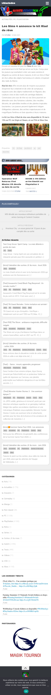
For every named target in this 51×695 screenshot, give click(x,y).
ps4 (39, 148)
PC (14, 19)
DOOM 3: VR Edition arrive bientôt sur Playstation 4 (36, 181)
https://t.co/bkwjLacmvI (24, 583)
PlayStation (22, 19)
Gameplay (8, 499)
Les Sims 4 (28, 148)
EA (13, 148)
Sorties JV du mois (28, 350)
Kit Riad (19, 148)
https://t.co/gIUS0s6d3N (29, 599)
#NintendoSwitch (31, 597)
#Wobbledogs (42, 608)
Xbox (29, 289)
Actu (5, 268)
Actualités (7, 19)
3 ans (5, 588)
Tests (9, 250)
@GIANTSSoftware (11, 599)
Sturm (7, 35)
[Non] (48, 686)
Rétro (6, 527)
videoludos (8, 3)
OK (26, 691)
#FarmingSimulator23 (15, 597)
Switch (39, 350)
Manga (7, 504)
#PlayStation (8, 611)
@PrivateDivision (41, 583)
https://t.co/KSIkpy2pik (28, 586)
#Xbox (16, 611)
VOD (6, 561)
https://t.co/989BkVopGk (29, 611)
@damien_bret (8, 583)
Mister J (33, 191)
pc (35, 148)
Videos (7, 555)
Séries (6, 533)
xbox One (6, 152)
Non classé (7, 368)
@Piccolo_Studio (10, 586)
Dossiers (7, 493)
